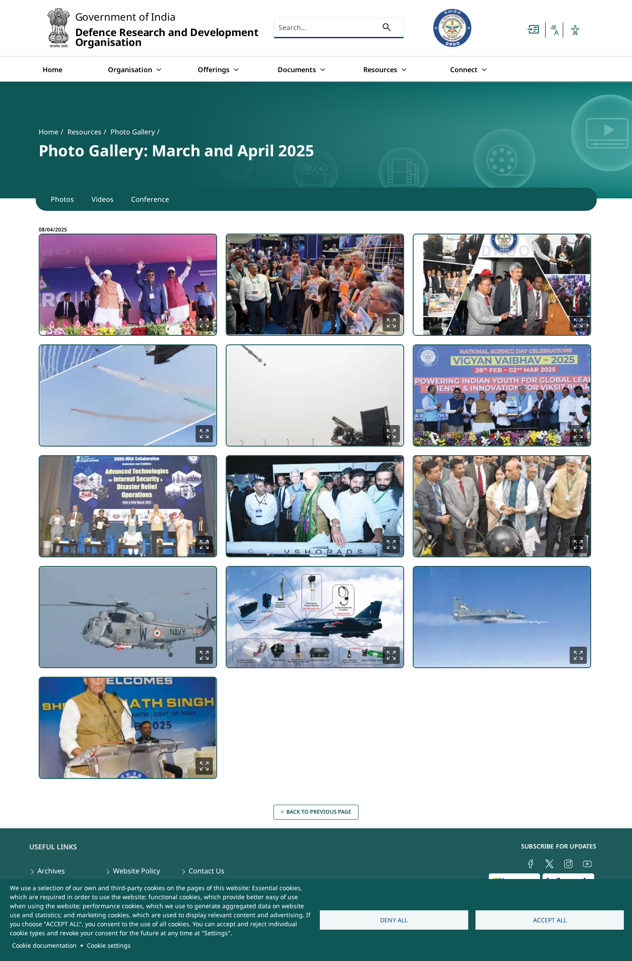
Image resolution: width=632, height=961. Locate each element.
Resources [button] (380, 69)
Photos (62, 199)
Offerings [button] (214, 69)
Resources (84, 132)
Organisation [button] (130, 69)
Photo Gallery (132, 132)
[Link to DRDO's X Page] (549, 864)
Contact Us (206, 871)
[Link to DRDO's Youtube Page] (587, 864)
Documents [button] (297, 69)
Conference (150, 199)
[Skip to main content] (533, 29)
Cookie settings (109, 945)
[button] (554, 30)
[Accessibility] (575, 30)
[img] (128, 285)
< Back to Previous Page (316, 811)
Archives (51, 871)
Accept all (550, 920)
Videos (103, 199)
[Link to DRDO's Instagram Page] (568, 864)
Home (52, 69)
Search (386, 29)
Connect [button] (464, 69)
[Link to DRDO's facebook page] (530, 864)
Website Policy (136, 871)
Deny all (394, 920)
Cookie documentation (44, 945)
